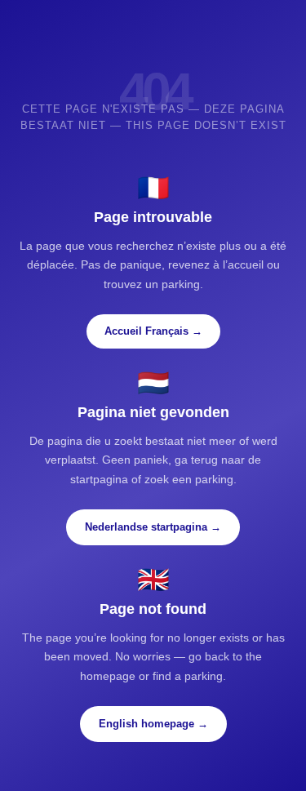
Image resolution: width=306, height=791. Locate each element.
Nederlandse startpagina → (153, 527)
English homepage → (153, 724)
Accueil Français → (153, 331)
